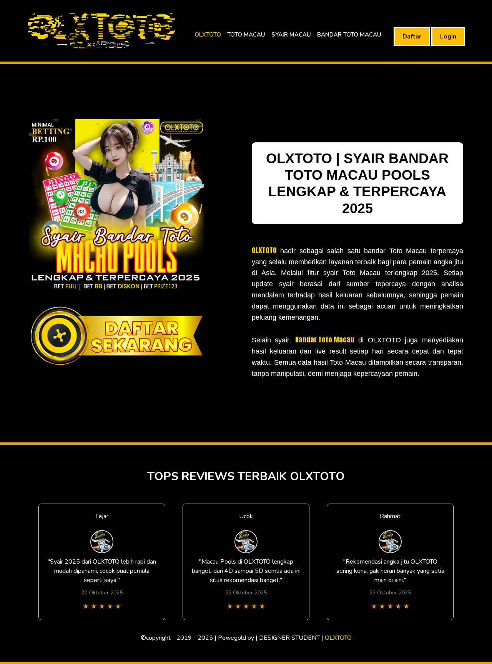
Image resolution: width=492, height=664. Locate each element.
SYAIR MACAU (291, 34)
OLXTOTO (207, 34)
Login (448, 36)
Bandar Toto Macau (324, 339)
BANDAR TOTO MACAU (349, 34)
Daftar (411, 36)
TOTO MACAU (246, 34)
